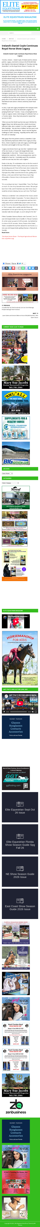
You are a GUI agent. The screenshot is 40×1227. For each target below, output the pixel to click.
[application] (20, 703)
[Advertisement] (20, 251)
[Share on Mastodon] (26, 268)
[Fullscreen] (36, 712)
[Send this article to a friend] (16, 268)
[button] (37, 28)
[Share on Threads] (36, 268)
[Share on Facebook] (3, 268)
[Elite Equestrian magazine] (20, 12)
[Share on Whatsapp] (23, 268)
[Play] (4, 712)
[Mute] (33, 712)
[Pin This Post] (13, 268)
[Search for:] (20, 33)
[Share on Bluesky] (33, 268)
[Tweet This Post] (6, 268)
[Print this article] (19, 268)
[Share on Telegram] (29, 268)
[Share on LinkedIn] (10, 268)
